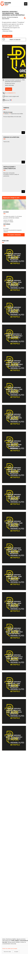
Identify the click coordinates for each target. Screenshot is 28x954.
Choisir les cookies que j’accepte (9, 948)
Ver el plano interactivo (14, 235)
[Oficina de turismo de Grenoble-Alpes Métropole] (6, 3)
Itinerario (8, 89)
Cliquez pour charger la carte (11, 197)
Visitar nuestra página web (12, 96)
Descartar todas (7, 951)
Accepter (16, 951)
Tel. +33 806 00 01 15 (10, 93)
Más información (14, 256)
